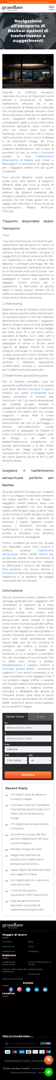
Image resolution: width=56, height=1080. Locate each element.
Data (7, 744)
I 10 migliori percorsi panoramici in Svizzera (29, 826)
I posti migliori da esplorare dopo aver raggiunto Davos (30, 872)
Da (6, 723)
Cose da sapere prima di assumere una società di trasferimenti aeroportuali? (27, 905)
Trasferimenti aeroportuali (8, 963)
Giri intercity (34, 974)
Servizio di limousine (12, 979)
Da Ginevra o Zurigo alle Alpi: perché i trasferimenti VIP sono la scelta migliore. (29, 839)
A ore (41, 716)
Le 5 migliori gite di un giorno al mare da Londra (29, 882)
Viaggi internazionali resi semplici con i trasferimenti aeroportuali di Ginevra (26, 859)
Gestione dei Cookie (41, 1068)
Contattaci (33, 951)
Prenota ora (8, 946)
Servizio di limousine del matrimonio (14, 970)
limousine (8, 573)
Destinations (8, 951)
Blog (30, 941)
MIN (31, 755)
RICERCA (28, 775)
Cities (31, 946)
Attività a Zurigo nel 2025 (26, 849)
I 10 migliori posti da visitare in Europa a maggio (28, 796)
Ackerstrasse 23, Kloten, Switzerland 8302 (28, 1060)
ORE (7, 755)
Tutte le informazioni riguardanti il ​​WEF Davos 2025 (29, 892)
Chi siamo (7, 941)
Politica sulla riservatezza (23, 1072)
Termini (41, 1072)
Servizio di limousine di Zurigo (39, 963)
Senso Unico (15, 716)
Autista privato (35, 969)
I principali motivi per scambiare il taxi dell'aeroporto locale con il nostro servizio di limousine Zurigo (30, 811)
